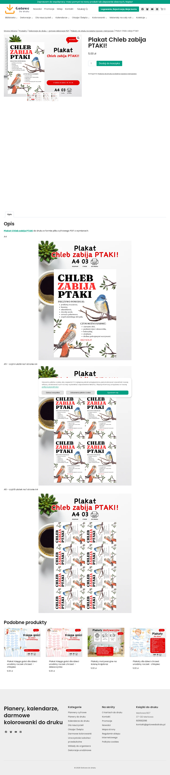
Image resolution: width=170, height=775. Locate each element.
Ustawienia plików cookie (80, 392)
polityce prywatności (50, 387)
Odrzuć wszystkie (53, 392)
